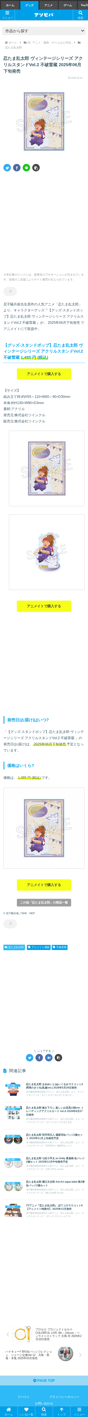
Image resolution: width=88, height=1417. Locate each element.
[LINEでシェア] (26, 167)
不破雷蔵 (61, 947)
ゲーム (68, 5)
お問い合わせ (44, 1403)
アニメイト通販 (41, 947)
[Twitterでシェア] (7, 167)
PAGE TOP (46, 1380)
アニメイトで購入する (44, 374)
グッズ (29, 5)
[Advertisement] (44, 220)
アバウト (24, 1397)
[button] (36, 167)
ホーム (10, 5)
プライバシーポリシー (64, 1397)
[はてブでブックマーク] (49, 1057)
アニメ (48, 5)
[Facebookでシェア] (17, 167)
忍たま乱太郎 (16, 947)
